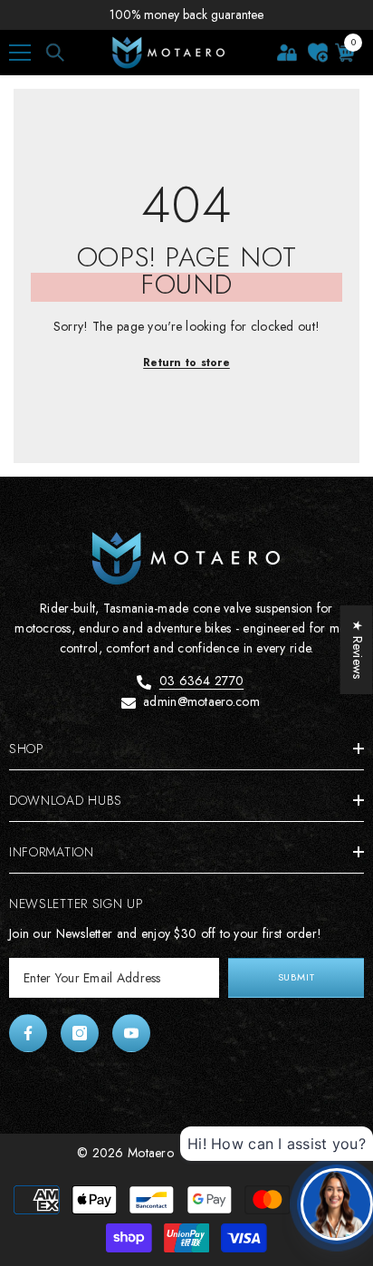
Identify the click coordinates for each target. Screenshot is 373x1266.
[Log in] (287, 53)
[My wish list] (318, 53)
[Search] (55, 52)
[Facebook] (28, 1033)
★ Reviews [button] (358, 650)
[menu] (20, 52)
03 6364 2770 (201, 681)
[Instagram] (80, 1033)
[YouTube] (131, 1033)
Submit (296, 977)
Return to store (186, 362)
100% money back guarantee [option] (186, 14)
